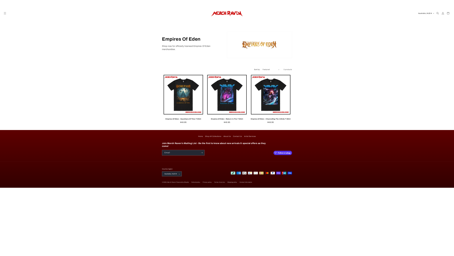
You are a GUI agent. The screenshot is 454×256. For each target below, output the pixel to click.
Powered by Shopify (182, 182)
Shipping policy (232, 182)
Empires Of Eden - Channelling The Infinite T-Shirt (270, 119)
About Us (227, 136)
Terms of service (219, 182)
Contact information (246, 182)
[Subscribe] (201, 152)
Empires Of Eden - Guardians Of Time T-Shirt (183, 119)
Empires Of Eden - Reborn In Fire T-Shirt (227, 119)
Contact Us (237, 136)
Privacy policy (207, 182)
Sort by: (257, 69)
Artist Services (250, 136)
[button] (5, 13)
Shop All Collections (213, 136)
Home (200, 136)
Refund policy (195, 182)
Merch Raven (171, 182)
